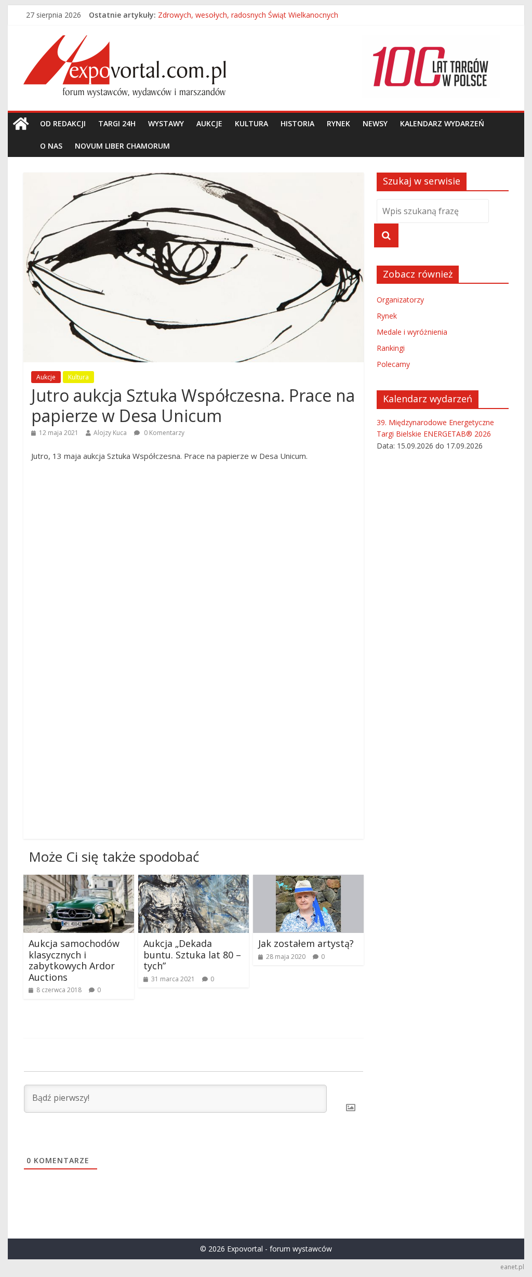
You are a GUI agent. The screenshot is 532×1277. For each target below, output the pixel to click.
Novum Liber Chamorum (122, 146)
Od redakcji (63, 123)
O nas (51, 146)
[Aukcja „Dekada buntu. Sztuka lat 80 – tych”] (193, 881)
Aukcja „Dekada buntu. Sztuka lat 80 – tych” (192, 954)
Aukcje (209, 123)
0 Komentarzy (163, 432)
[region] (431, 66)
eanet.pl (512, 1266)
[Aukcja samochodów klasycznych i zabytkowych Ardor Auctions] (78, 881)
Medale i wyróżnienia (412, 332)
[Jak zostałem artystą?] (308, 881)
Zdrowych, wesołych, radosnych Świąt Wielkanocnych (248, 19)
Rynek (338, 123)
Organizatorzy (400, 300)
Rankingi (391, 348)
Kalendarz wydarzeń (442, 123)
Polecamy (393, 364)
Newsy (375, 123)
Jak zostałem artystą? (306, 943)
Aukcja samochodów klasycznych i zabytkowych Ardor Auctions (74, 960)
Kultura (251, 123)
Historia (297, 123)
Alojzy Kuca (110, 432)
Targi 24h (117, 123)
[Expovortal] (21, 124)
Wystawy (166, 123)
